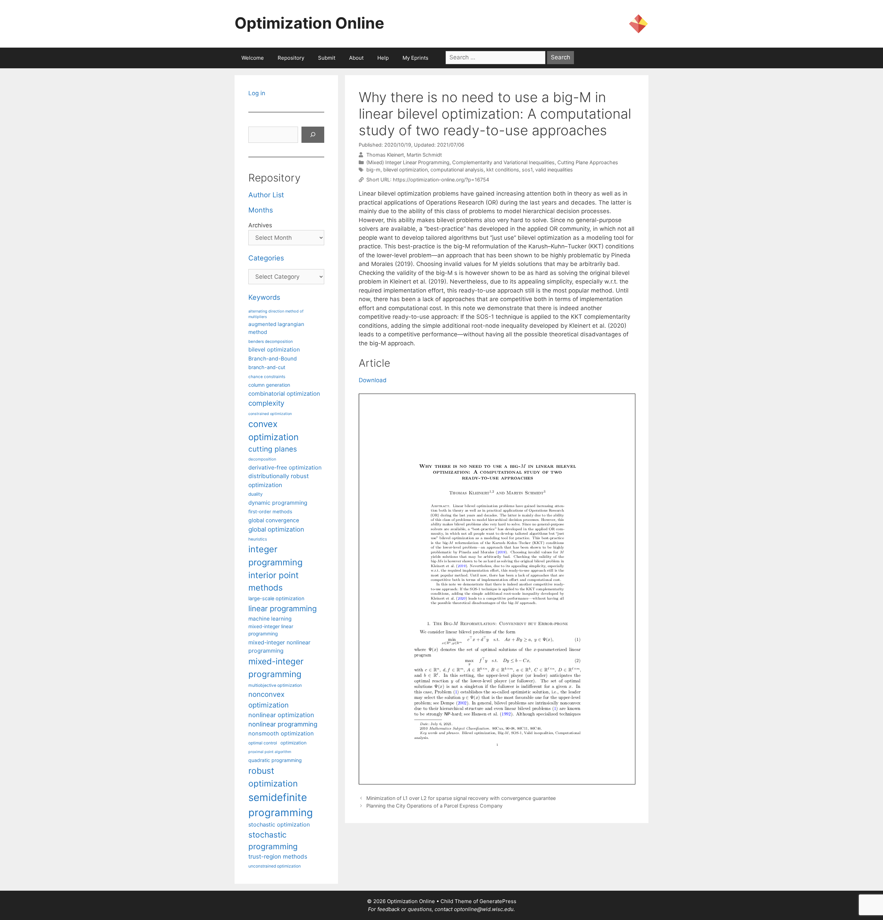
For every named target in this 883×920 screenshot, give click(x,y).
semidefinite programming (280, 805)
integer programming (275, 555)
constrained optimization (270, 414)
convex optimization (273, 430)
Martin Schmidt (424, 155)
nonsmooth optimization (281, 733)
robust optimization (273, 777)
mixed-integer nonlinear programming (279, 646)
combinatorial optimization (284, 393)
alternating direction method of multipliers (276, 314)
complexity (266, 403)
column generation (269, 385)
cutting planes (272, 449)
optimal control (262, 742)
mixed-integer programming (276, 667)
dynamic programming (277, 502)
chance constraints (266, 376)
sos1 (527, 169)
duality (255, 494)
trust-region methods (277, 856)
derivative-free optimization (284, 467)
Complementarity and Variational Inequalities (503, 162)
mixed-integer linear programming (270, 630)
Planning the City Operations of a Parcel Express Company (434, 806)
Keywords (264, 297)
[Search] (312, 135)
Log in (256, 93)
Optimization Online (309, 22)
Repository (291, 58)
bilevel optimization (405, 169)
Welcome (252, 58)
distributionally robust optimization (278, 480)
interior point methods (273, 581)
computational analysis (457, 169)
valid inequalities (554, 169)
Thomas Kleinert (385, 155)
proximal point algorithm (269, 752)
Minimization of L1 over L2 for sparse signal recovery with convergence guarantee (461, 798)
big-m (373, 169)
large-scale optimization (276, 598)
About (356, 58)
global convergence (273, 520)
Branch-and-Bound (272, 358)
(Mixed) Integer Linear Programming (407, 162)
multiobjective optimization (275, 685)
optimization (293, 742)
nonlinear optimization (281, 715)
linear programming (282, 608)
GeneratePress (497, 901)
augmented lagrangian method (276, 328)
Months (260, 210)
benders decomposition (270, 341)
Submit (326, 58)
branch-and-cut (266, 367)
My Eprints (415, 58)
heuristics (257, 539)
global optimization (276, 529)
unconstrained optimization (274, 866)
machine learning (269, 618)
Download (373, 380)
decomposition (262, 459)
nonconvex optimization (268, 699)
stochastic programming (273, 840)
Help (383, 58)
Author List (266, 195)
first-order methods (270, 511)
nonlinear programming (282, 724)
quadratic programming (275, 760)
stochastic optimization (279, 824)
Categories (266, 258)
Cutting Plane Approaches (587, 162)
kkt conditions (502, 169)
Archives (260, 225)
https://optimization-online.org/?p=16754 (441, 179)
